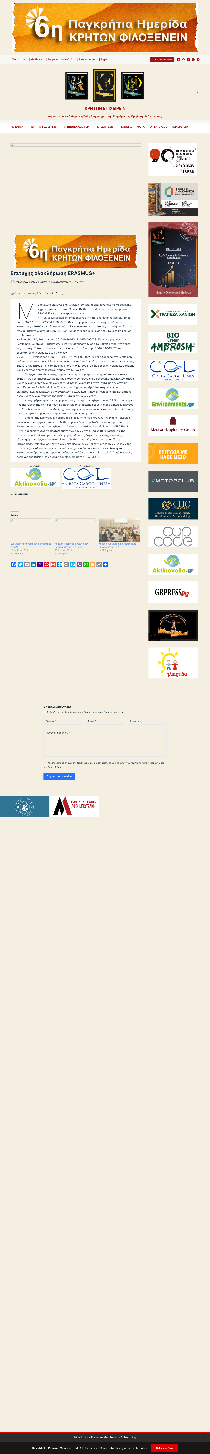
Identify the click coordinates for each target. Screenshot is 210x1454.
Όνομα (51, 721)
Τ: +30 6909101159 (162, 59)
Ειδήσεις (126, 126)
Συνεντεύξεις (158, 126)
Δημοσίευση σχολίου (59, 776)
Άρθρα (141, 126)
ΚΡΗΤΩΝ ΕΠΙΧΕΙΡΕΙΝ (105, 108)
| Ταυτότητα (17, 59)
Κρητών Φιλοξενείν (43, 126)
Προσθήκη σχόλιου (58, 732)
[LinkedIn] (178, 59)
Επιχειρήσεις (105, 126)
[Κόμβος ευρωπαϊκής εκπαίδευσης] (119, 530)
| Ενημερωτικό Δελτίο (59, 59)
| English (104, 59)
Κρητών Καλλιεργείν (76, 126)
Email (92, 721)
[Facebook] (183, 59)
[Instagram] (193, 59)
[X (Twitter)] (188, 59)
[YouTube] (198, 59)
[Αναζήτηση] (198, 92)
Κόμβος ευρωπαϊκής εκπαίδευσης (117, 543)
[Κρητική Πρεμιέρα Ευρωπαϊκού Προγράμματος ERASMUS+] (75, 530)
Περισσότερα (180, 126)
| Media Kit (35, 59)
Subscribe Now (164, 1448)
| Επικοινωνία (86, 59)
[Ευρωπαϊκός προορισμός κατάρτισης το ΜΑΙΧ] (30, 530)
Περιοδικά (16, 126)
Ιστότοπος (136, 721)
